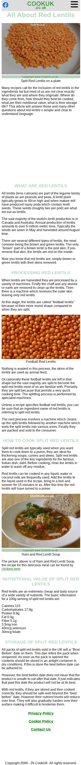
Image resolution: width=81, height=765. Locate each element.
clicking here (11, 569)
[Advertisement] (41, 148)
